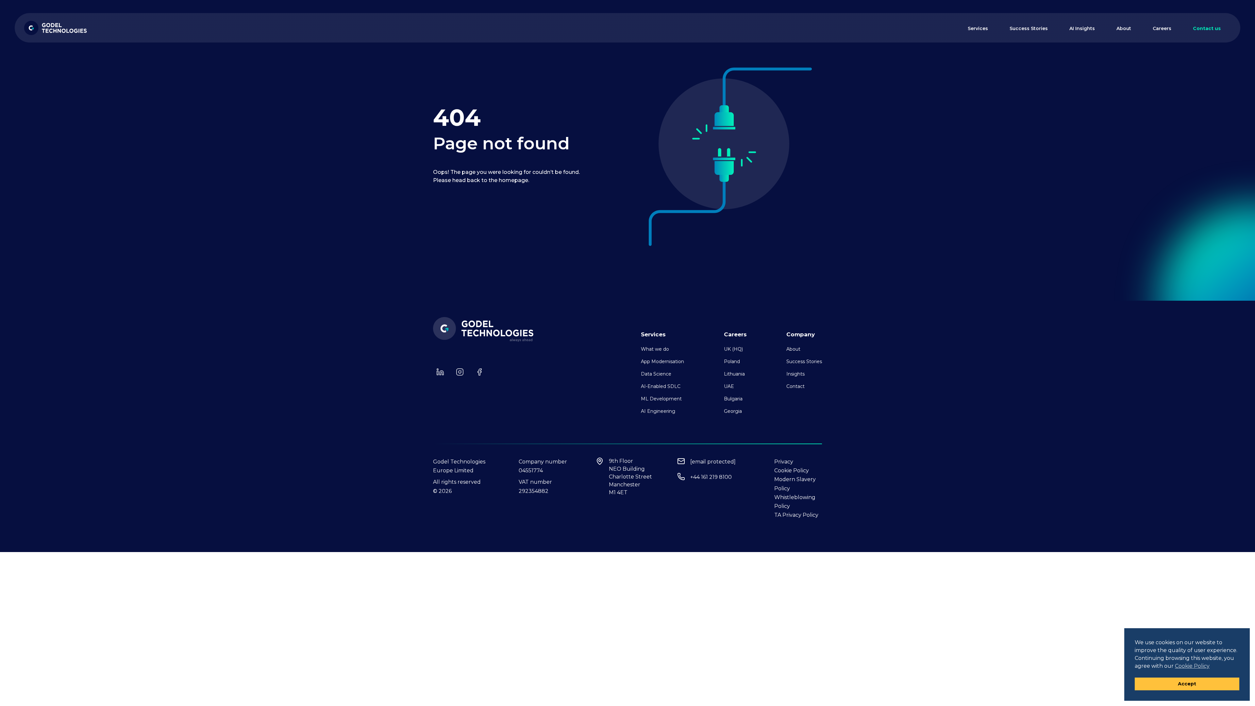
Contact (795, 386)
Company (800, 334)
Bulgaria (733, 399)
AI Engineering (658, 411)
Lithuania (734, 374)
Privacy (783, 462)
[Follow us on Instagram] (460, 372)
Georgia (733, 411)
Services (978, 28)
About (1123, 28)
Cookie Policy (791, 470)
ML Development (661, 399)
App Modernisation (662, 361)
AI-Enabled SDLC (660, 386)
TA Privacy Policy (796, 515)
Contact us (1207, 28)
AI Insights (1082, 28)
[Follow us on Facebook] (479, 372)
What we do (655, 349)
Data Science (656, 374)
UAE (729, 386)
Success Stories (1029, 28)
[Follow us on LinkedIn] (440, 372)
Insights (795, 374)
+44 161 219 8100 (711, 477)
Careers (1162, 28)
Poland (732, 361)
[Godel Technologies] (55, 28)
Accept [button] (1187, 684)
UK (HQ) (733, 349)
